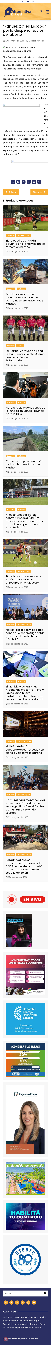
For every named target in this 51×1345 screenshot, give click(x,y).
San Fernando (24, 235)
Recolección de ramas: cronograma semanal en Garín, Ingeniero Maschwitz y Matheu (24, 299)
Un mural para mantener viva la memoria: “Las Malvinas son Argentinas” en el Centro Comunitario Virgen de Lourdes (25, 806)
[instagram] (33, 2)
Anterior (12, 192)
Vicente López (24, 795)
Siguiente (37, 192)
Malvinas (11, 402)
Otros (20, 345)
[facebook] (23, 2)
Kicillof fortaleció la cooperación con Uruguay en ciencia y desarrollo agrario (25, 750)
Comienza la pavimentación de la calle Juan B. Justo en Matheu (24, 464)
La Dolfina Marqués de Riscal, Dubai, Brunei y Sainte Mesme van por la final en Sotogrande (25, 355)
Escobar (32, 41)
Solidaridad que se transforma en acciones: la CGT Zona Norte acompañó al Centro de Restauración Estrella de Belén (24, 866)
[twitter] (18, 2)
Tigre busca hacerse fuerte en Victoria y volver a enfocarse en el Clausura (23, 579)
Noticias (40, 41)
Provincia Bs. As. (24, 624)
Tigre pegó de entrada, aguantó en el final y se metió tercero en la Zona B (25, 244)
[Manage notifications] (6, 1339)
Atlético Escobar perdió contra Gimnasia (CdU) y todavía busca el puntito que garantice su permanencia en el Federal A (25, 521)
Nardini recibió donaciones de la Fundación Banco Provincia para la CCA (25, 411)
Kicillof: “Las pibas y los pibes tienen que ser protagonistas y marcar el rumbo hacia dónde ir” (25, 634)
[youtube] (28, 2)
